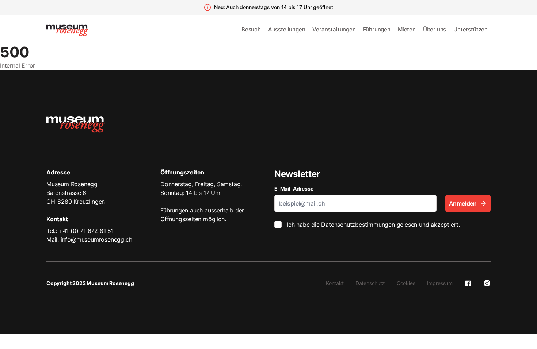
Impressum (440, 283)
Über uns (434, 29)
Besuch (251, 29)
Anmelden (463, 203)
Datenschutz (370, 283)
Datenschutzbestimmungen (358, 224)
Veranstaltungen (333, 29)
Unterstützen (470, 29)
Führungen (377, 29)
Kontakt (335, 283)
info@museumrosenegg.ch (96, 239)
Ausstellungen (286, 29)
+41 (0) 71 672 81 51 (86, 230)
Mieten (407, 29)
